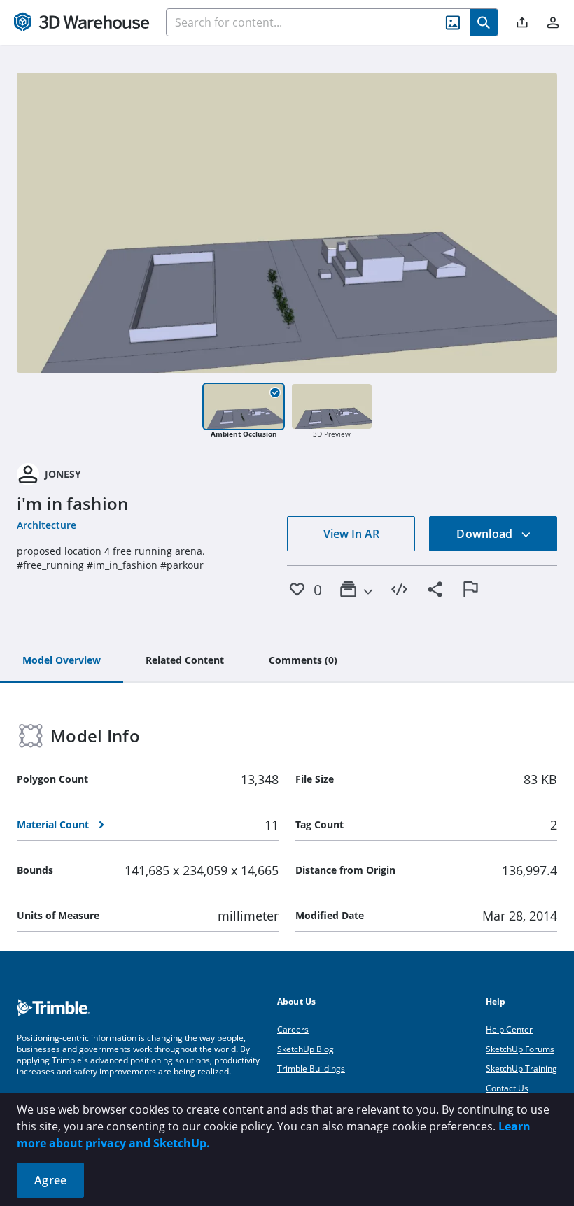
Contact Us (507, 1088)
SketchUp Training (521, 1068)
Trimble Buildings (311, 1068)
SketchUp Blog (305, 1049)
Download (485, 533)
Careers (293, 1029)
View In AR (351, 533)
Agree (50, 1180)
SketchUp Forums (520, 1049)
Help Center (509, 1029)
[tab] (61, 661)
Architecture (46, 525)
